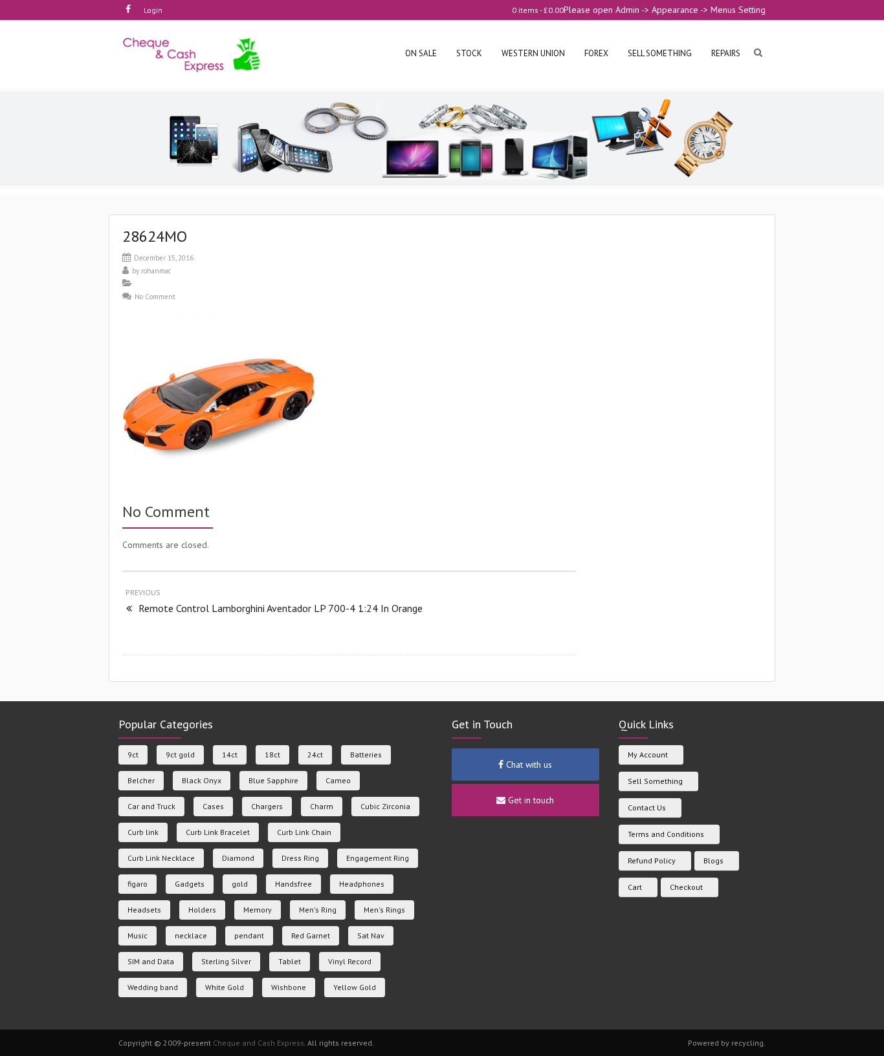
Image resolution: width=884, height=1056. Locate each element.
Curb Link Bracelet (218, 832)
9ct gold (180, 754)
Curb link (143, 832)
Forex (596, 53)
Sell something (660, 53)
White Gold (224, 987)
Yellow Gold (354, 987)
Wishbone (288, 987)
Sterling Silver (226, 961)
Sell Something (655, 781)
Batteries (366, 754)
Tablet (289, 961)
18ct (272, 754)
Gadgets (189, 884)
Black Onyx (201, 780)
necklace (191, 935)
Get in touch (529, 800)
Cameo (338, 780)
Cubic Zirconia (385, 806)
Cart (635, 887)
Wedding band (152, 987)
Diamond (238, 858)
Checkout (686, 887)
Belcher (141, 780)
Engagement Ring (377, 858)
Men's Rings (384, 909)
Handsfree (293, 884)
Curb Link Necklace (161, 858)
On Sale (421, 53)
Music (137, 935)
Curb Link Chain (304, 832)
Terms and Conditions (666, 834)
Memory (257, 909)
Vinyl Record (349, 961)
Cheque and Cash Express (258, 1043)
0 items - (538, 10)
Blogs (713, 860)
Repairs (725, 53)
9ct (132, 754)
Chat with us (527, 764)
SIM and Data (150, 961)
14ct (230, 754)
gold (240, 884)
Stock (469, 53)
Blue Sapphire (273, 780)
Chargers (267, 806)
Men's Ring (318, 909)
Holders (202, 909)
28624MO (154, 236)
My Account (648, 754)
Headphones (361, 884)
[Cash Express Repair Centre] (192, 54)
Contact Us (647, 807)
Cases (213, 806)
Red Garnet (310, 935)
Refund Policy (652, 860)
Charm (321, 806)
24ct (315, 754)
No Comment (155, 296)
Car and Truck (151, 806)
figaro (137, 884)
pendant (249, 935)
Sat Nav (370, 935)
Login (153, 10)
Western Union (533, 53)
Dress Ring (300, 858)
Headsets (144, 909)
